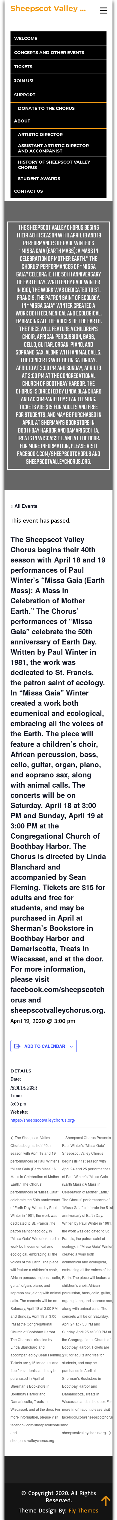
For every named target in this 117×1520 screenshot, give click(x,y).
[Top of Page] (106, 1504)
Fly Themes (83, 1510)
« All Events (24, 505)
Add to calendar (44, 1046)
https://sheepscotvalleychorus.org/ (42, 1120)
